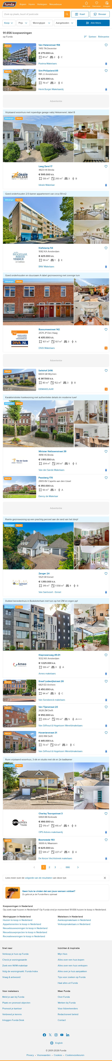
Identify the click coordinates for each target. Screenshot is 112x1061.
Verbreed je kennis (12, 1014)
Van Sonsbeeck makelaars (51, 699)
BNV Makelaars (46, 266)
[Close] (105, 878)
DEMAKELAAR (46, 389)
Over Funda (64, 997)
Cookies (58, 1055)
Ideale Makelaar (47, 185)
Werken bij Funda (67, 1002)
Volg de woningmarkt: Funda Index (20, 971)
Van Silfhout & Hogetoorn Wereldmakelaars (60, 725)
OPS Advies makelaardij (51, 832)
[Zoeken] (67, 14)
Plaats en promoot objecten (16, 1002)
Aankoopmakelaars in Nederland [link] (74, 920)
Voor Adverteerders (68, 1008)
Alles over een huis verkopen (73, 965)
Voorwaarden (44, 1055)
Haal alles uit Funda (68, 983)
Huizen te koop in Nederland (17, 920)
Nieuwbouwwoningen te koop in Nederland (25, 928)
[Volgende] (78, 867)
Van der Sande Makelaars (51, 470)
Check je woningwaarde (14, 959)
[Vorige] (34, 867)
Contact (62, 1020)
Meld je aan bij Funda (13, 997)
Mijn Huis (62, 954)
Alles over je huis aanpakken (72, 971)
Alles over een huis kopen (71, 959)
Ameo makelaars (47, 673)
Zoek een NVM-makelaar (15, 965)
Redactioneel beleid (68, 1014)
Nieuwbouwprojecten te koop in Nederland (25, 932)
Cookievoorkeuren (74, 1055)
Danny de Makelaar (48, 496)
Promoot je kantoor (12, 1008)
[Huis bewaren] (106, 45)
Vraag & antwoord (11, 977)
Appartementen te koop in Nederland (22, 924)
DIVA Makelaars (47, 348)
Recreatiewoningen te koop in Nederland (24, 936)
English (59, 1043)
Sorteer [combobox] (99, 36)
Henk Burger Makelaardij (51, 89)
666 (68, 867)
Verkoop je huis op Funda (15, 954)
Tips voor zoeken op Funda (71, 977)
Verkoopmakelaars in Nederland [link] (74, 924)
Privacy (30, 1055)
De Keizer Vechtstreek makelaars (55, 858)
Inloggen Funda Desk (13, 1020)
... (61, 867)
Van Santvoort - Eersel (50, 592)
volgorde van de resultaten (38, 877)
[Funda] (9, 4)
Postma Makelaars (47, 63)
